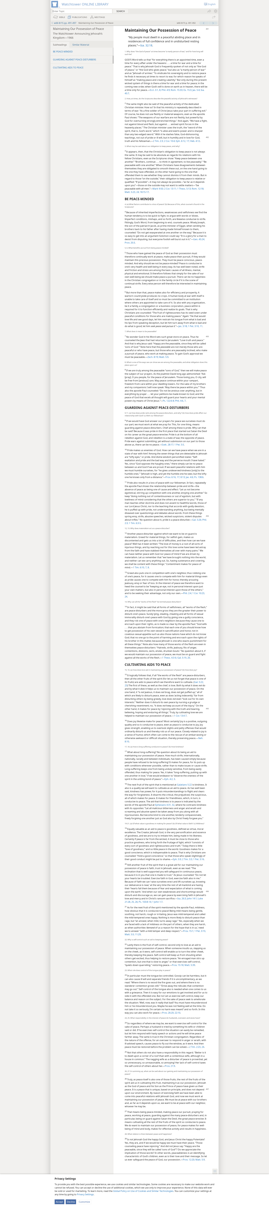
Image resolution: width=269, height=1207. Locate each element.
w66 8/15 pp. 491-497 (65, 23)
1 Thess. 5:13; (184, 188)
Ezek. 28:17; (168, 444)
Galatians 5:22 (184, 784)
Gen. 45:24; (199, 239)
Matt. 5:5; (129, 934)
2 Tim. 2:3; (158, 141)
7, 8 (147, 567)
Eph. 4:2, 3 (169, 779)
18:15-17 (144, 192)
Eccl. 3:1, (154, 90)
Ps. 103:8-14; (145, 901)
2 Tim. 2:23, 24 (196, 1046)
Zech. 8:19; (153, 357)
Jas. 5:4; (196, 90)
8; (160, 90)
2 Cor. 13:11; (170, 188)
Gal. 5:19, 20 (183, 657)
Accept (59, 1201)
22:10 (177, 1012)
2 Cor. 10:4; (169, 141)
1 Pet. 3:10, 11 (194, 326)
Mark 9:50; (158, 188)
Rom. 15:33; (176, 90)
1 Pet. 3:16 (198, 859)
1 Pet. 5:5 (179, 444)
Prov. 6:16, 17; (172, 477)
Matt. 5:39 (189, 965)
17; (188, 141)
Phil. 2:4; (187, 593)
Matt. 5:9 (163, 357)
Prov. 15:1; (188, 931)
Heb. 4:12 (195, 141)
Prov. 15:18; (178, 965)
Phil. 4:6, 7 (180, 400)
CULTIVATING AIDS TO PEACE (68, 67)
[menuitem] (215, 11)
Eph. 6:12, (180, 141)
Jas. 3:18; (182, 326)
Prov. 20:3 (130, 242)
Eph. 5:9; (177, 859)
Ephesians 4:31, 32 (164, 804)
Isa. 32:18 (146, 45)
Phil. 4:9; (165, 90)
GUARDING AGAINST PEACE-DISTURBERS (74, 59)
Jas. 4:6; (189, 477)
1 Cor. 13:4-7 (180, 715)
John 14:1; (191, 898)
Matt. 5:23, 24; (132, 192)
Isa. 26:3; (181, 898)
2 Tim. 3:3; (187, 859)
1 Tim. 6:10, (139, 567)
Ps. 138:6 (198, 477)
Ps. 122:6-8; (169, 400)
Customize (84, 1201)
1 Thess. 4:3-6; (169, 657)
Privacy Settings (85, 1194)
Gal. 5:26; (197, 519)
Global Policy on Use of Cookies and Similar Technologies (143, 1191)
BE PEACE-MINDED (63, 51)
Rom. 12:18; (197, 188)
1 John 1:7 (157, 901)
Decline (71, 1201)
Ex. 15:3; (187, 90)
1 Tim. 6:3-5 (134, 523)
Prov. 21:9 (170, 1066)
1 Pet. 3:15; (200, 931)
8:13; (182, 477)
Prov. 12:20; (189, 1159)
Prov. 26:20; (168, 1012)
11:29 (137, 934)
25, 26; (134, 901)
